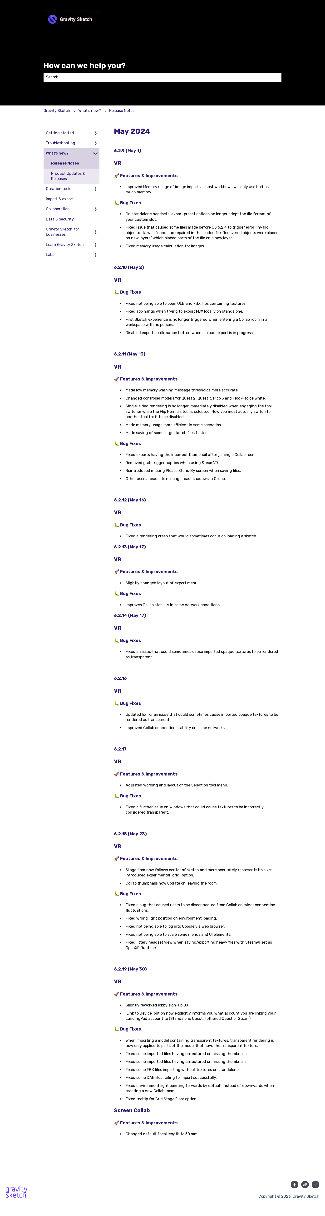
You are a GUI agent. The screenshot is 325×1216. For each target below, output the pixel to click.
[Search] (276, 77)
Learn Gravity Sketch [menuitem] (65, 244)
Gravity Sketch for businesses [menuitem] (62, 232)
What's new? (89, 110)
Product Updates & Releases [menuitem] (68, 176)
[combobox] (158, 77)
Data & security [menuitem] (60, 219)
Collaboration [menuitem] (58, 209)
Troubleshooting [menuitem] (60, 143)
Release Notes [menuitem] (65, 163)
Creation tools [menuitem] (58, 188)
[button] (95, 133)
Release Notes (121, 110)
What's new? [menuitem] (57, 153)
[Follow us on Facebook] (294, 1184)
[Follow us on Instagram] (315, 1184)
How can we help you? (85, 65)
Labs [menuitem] (50, 254)
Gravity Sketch (57, 110)
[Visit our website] (305, 1184)
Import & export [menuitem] (60, 199)
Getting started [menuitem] (60, 133)
